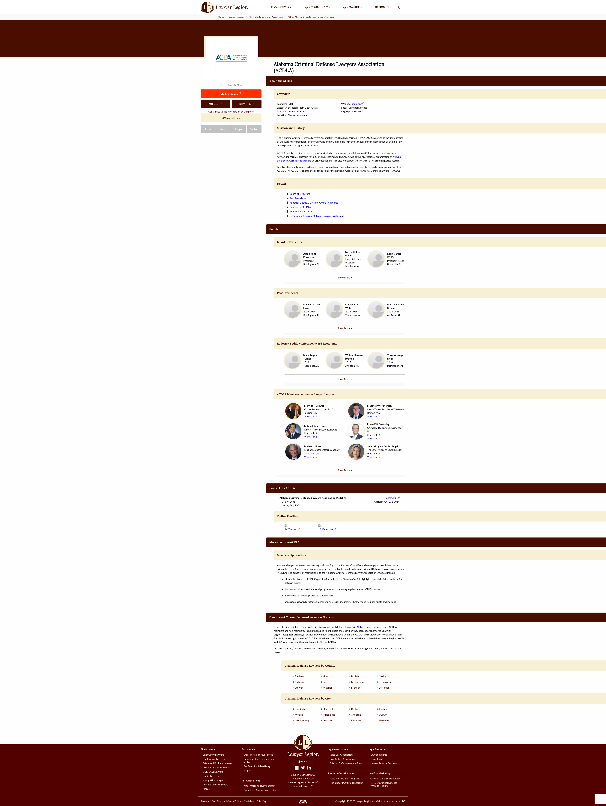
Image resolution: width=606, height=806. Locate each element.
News (223, 129)
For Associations (251, 780)
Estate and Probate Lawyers (217, 763)
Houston (327, 676)
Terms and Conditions (212, 801)
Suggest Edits (232, 117)
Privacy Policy (233, 801)
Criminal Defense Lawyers (216, 767)
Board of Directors (299, 193)
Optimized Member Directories (260, 790)
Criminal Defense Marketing (385, 778)
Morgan (355, 687)
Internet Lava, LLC (395, 801)
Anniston (356, 714)
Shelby (382, 676)
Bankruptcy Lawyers (213, 754)
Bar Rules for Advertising (257, 766)
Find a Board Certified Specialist (346, 782)
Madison (328, 687)
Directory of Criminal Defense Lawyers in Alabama (316, 215)
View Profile (310, 416)
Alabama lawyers (286, 565)
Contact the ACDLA (300, 206)
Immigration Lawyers (214, 780)
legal (316, 7)
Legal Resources (377, 749)
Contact (254, 129)
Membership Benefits (301, 211)
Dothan (355, 708)
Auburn (383, 714)
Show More (344, 277)
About (208, 129)
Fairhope (384, 708)
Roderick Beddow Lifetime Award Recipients (313, 202)
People (239, 129)
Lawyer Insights (378, 754)
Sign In (304, 761)
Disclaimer (249, 801)
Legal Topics (376, 758)
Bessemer (384, 720)
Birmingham (301, 708)
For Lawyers (248, 749)
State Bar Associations (342, 754)
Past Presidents (297, 198)
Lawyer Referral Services (383, 763)
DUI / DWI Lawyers (213, 771)
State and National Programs (345, 778)
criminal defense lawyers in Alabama (346, 626)
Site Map (262, 801)
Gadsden (328, 720)
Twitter (292, 529)
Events (215, 103)
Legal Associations (236, 17)
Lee (325, 681)
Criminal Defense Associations (346, 763)
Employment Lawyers (214, 758)
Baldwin (299, 676)
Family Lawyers (211, 776)
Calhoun (299, 681)
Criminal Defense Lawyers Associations (266, 17)
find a (280, 7)
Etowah (299, 687)
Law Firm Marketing (379, 773)
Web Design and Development (259, 785)
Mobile (355, 676)
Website (246, 103)
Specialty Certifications (341, 773)
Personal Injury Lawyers (215, 784)
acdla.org (357, 103)
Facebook (328, 529)
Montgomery (358, 681)
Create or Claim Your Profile (258, 754)
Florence (356, 720)
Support (248, 770)
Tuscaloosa (385, 681)
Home (221, 17)
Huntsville (328, 708)
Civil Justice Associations (343, 758)
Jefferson (384, 687)
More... (206, 788)
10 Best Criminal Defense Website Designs (383, 784)
